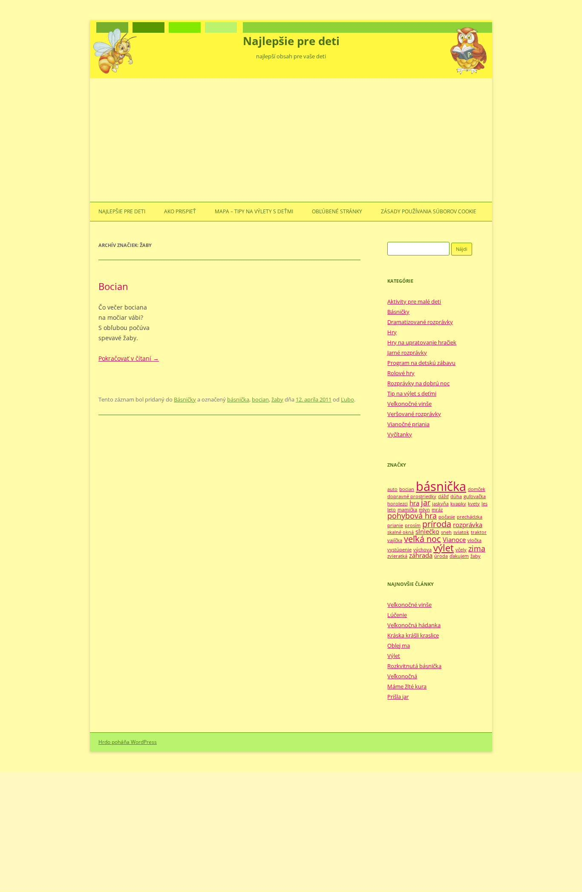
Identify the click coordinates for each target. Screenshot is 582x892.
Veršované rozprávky (414, 414)
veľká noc (422, 539)
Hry (392, 332)
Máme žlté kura (406, 686)
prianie (395, 525)
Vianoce (454, 539)
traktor (479, 532)
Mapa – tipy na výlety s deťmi (254, 211)
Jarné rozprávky (407, 352)
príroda (436, 524)
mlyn (424, 510)
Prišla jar (398, 696)
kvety (474, 504)
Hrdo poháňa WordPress (127, 742)
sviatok (461, 532)
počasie (446, 517)
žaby (277, 399)
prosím (413, 525)
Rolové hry (401, 373)
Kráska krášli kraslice (413, 635)
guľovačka (475, 496)
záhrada (420, 555)
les (484, 504)
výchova (422, 550)
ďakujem (459, 556)
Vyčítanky (399, 434)
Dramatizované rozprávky (420, 322)
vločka (474, 540)
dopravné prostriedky (411, 496)
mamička (407, 510)
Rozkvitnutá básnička (414, 666)
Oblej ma (398, 645)
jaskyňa (440, 504)
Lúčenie (397, 615)
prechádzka (469, 517)
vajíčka (394, 540)
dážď (443, 496)
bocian (260, 399)
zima (476, 548)
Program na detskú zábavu (421, 363)
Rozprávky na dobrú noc (418, 383)
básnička (238, 399)
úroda (441, 556)
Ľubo (347, 399)
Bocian (113, 286)
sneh (446, 532)
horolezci (397, 504)
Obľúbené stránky (337, 211)
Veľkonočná (402, 676)
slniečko (427, 531)
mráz (437, 510)
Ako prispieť (180, 211)
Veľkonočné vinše (409, 403)
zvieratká (397, 556)
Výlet (393, 656)
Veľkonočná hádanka (414, 625)
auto (392, 489)
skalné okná (400, 532)
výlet (443, 548)
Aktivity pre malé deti (414, 301)
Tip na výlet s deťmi (411, 393)
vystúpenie (399, 550)
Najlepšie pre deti (291, 41)
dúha (456, 496)
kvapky (458, 504)
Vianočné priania (408, 424)
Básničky (185, 399)
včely (461, 550)
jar (425, 502)
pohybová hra (412, 516)
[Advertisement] (291, 138)
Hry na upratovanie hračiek (421, 342)
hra (414, 503)
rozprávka (467, 524)
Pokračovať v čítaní (128, 358)
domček (476, 489)
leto (391, 510)
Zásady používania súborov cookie (428, 211)
